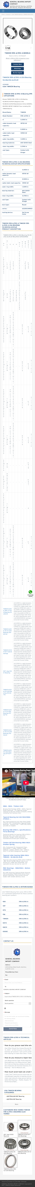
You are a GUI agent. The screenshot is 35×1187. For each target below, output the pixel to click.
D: (3, 129)
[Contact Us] (30, 593)
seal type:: (6, 150)
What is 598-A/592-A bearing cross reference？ (17, 59)
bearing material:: (9, 143)
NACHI (5, 927)
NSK (4, 902)
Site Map (17, 1181)
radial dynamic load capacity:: (9, 125)
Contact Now (17, 64)
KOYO (5, 923)
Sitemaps (23, 1181)
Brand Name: (7, 112)
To (5, 986)
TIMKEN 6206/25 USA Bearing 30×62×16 (7, 692)
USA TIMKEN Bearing (17, 14)
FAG (4, 914)
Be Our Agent (17, 73)
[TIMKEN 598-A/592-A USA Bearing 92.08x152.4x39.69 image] (17, 32)
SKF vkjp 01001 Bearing (7, 672)
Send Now (13, 1029)
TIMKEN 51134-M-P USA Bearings (7, 651)
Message (7, 1012)
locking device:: (7, 212)
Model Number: (8, 116)
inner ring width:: (8, 146)
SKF (4, 906)
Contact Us (11, 1181)
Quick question (9, 1000)
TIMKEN (5, 919)
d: (3, 120)
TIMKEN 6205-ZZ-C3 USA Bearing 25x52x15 (7, 732)
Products (8, 14)
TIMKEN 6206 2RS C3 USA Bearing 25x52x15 (7, 611)
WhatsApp (17, 68)
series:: (4, 209)
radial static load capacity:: (8, 134)
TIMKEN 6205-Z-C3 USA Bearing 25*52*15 (7, 712)
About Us (4, 1181)
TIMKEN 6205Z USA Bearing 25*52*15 (7, 753)
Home (3, 14)
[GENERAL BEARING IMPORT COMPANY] (5, 4)
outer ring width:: (8, 139)
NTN (4, 910)
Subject (7, 993)
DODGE (5, 931)
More (16, 1104)
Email (6, 980)
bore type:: (5, 205)
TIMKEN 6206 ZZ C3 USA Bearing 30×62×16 (7, 631)
